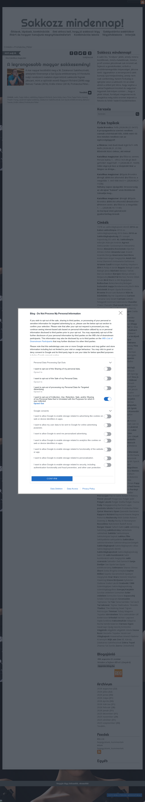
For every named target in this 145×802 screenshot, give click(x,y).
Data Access (72, 489)
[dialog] (72, 401)
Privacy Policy (88, 489)
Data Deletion (56, 489)
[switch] (107, 369)
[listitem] (72, 362)
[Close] (121, 313)
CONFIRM (52, 479)
